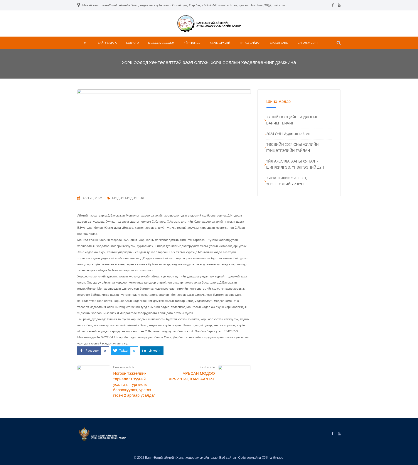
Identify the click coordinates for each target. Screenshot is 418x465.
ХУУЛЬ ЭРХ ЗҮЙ (220, 42)
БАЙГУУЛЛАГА (107, 42)
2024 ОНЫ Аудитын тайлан (288, 134)
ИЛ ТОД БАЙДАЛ (250, 42)
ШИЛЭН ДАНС (279, 42)
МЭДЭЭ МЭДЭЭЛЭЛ (128, 198)
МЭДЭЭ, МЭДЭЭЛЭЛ (161, 42)
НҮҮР (85, 42)
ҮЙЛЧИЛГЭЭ (192, 42)
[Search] (339, 42)
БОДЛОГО (132, 42)
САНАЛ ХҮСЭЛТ (308, 42)
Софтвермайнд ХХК (253, 457)
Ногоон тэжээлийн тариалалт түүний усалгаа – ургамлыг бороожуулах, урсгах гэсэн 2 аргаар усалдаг (134, 384)
